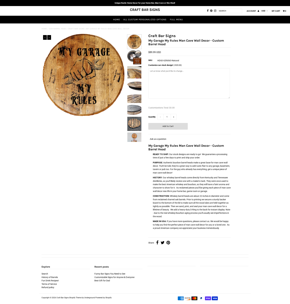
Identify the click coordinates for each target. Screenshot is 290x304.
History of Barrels (50, 277)
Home (116, 19)
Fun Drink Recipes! (50, 280)
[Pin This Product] (168, 242)
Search (45, 274)
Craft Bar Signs (145, 10)
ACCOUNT (251, 11)
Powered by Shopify (103, 298)
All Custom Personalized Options (144, 19)
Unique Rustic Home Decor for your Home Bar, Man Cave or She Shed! (145, 3)
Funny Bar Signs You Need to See (109, 274)
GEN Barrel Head (57, 29)
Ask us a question (158, 139)
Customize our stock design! (165, 65)
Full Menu (176, 19)
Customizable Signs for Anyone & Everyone (114, 277)
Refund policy (48, 287)
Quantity (152, 117)
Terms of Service (49, 284)
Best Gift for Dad (102, 280)
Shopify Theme (75, 298)
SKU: (150, 60)
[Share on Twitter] (162, 242)
